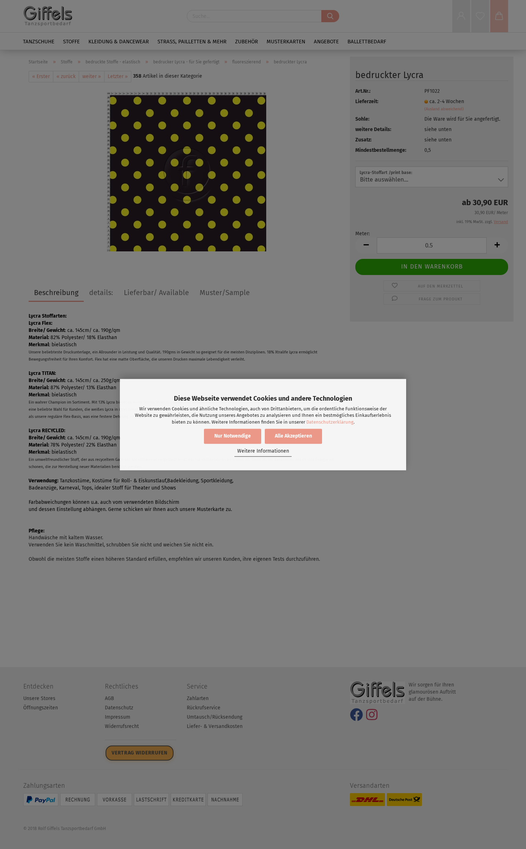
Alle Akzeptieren (293, 436)
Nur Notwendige (232, 436)
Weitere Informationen (263, 451)
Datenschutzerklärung (330, 422)
